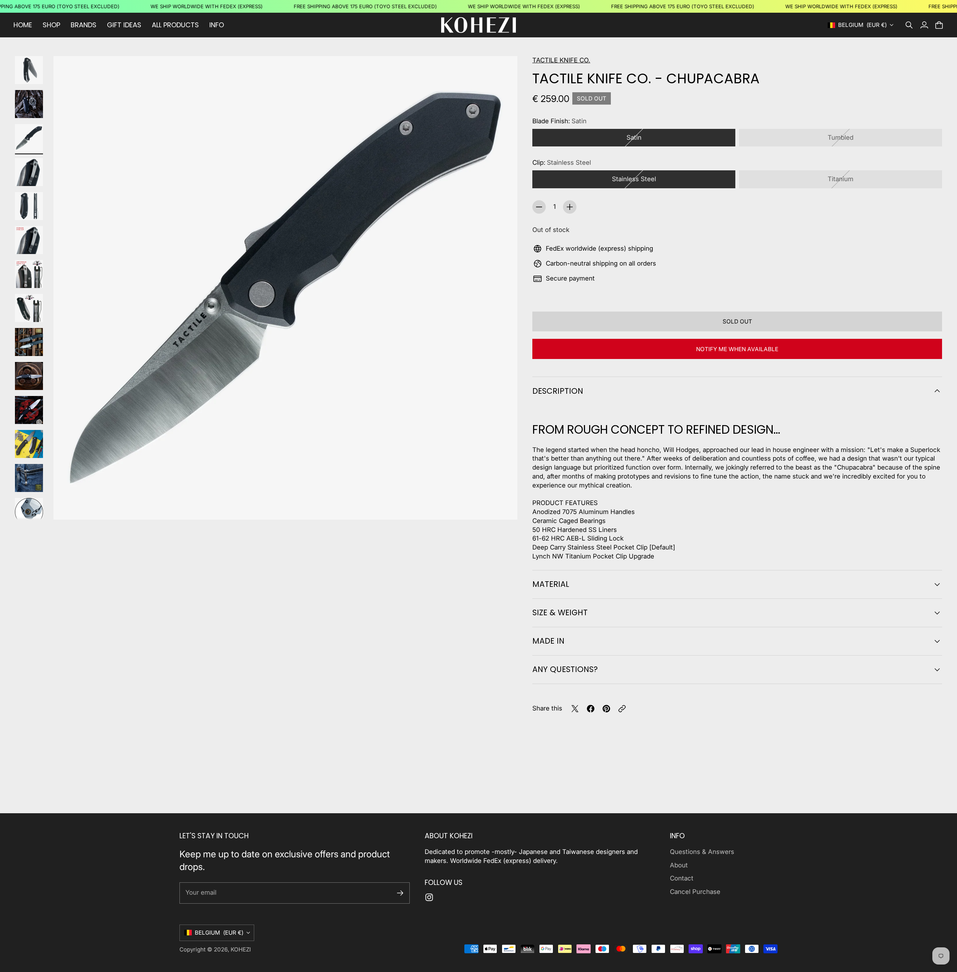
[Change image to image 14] (29, 512)
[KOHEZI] (478, 25)
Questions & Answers (702, 851)
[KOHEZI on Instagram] (429, 897)
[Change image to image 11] (29, 410)
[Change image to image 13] (29, 478)
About (679, 865)
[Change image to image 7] (29, 274)
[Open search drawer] (909, 25)
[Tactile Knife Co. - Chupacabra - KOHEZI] (285, 288)
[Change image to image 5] (29, 206)
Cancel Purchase (695, 891)
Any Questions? (565, 669)
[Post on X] (575, 708)
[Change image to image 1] (29, 70)
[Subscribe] (400, 893)
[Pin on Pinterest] (606, 708)
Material (550, 584)
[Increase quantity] (569, 207)
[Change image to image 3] (29, 138)
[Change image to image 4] (29, 172)
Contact (681, 878)
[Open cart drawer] (939, 25)
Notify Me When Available (737, 349)
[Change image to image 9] (29, 342)
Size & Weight (560, 612)
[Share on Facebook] (590, 708)
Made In (548, 640)
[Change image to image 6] (29, 240)
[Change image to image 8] (29, 308)
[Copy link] (622, 708)
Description (557, 391)
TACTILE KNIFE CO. (561, 60)
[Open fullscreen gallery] (503, 505)
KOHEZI (241, 949)
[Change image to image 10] (29, 376)
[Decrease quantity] (539, 207)
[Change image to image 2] (29, 104)
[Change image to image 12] (29, 444)
